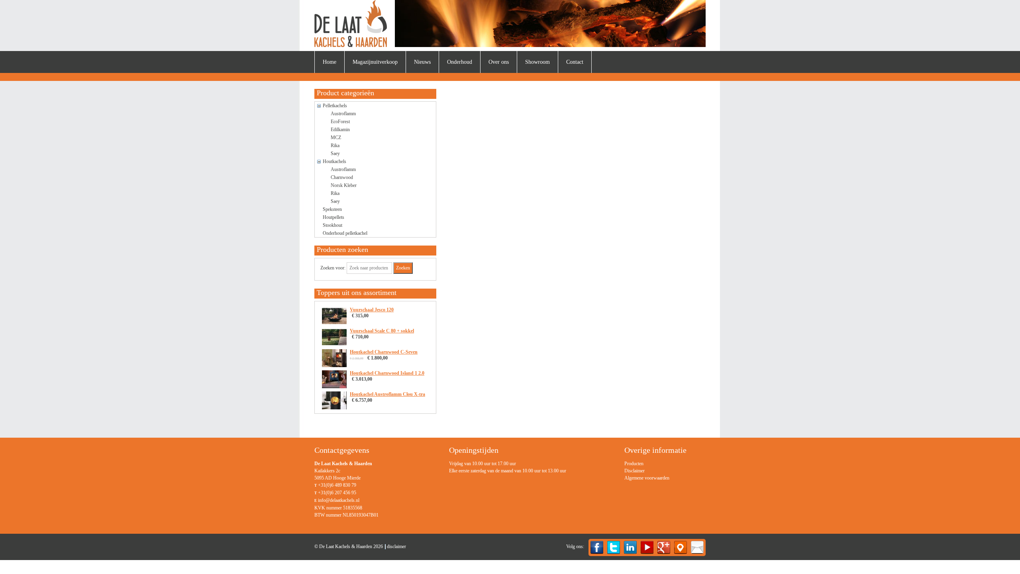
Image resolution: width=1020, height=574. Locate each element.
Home (329, 62)
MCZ (336, 137)
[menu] (646, 471)
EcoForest (340, 121)
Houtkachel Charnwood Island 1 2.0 (387, 373)
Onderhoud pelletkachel (345, 233)
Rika (335, 145)
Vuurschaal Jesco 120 (372, 310)
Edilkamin (340, 129)
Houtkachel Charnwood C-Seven (384, 352)
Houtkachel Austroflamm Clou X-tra (387, 394)
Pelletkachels (335, 105)
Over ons (498, 62)
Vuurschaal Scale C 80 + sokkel (382, 331)
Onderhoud (459, 62)
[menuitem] (329, 62)
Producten (633, 463)
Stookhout (332, 225)
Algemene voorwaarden (646, 478)
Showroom (537, 62)
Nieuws (422, 62)
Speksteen (332, 209)
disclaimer (396, 546)
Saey (335, 153)
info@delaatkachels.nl (338, 500)
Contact (574, 62)
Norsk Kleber (344, 185)
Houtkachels (334, 161)
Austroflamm (343, 113)
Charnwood (342, 177)
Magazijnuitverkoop (375, 62)
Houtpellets (333, 217)
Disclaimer (634, 471)
